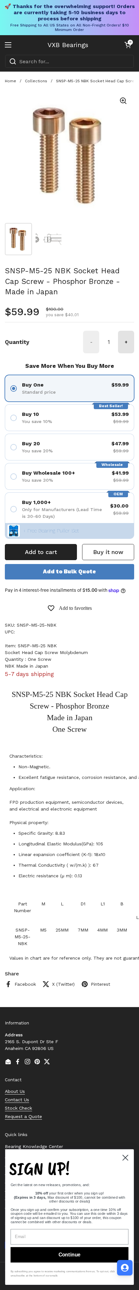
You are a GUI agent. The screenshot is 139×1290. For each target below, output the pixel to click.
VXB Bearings (68, 45)
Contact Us (17, 1099)
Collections (36, 81)
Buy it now (108, 552)
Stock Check (18, 1108)
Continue (69, 1255)
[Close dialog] (125, 1157)
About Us (15, 1091)
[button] (127, 44)
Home (10, 81)
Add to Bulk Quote (69, 571)
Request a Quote (23, 1116)
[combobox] (69, 61)
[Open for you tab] (125, 1267)
